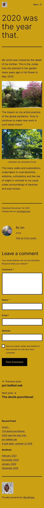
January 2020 (9, 464)
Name (6, 300)
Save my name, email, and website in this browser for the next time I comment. (23, 349)
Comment (8, 269)
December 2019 (10, 468)
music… (6, 427)
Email (5, 315)
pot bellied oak (9, 439)
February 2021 (9, 455)
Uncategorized (23, 211)
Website (6, 330)
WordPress (28, 497)
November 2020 (10, 460)
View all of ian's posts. (26, 238)
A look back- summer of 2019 (17, 443)
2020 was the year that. (14, 435)
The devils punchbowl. (13, 431)
